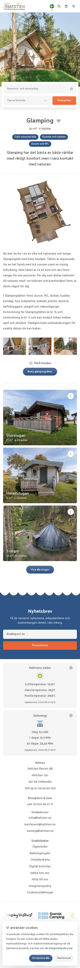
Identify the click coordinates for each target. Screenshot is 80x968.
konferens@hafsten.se (40, 824)
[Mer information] (71, 668)
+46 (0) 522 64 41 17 (40, 804)
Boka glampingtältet (40, 372)
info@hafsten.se (40, 817)
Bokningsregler (40, 853)
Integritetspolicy (40, 886)
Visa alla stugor (40, 570)
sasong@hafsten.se (40, 831)
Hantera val (64, 958)
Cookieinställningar (40, 892)
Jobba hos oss (40, 873)
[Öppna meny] (73, 6)
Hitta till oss (40, 879)
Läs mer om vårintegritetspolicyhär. (51, 948)
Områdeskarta (40, 859)
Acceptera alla (40, 958)
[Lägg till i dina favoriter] (58, 121)
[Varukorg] (66, 6)
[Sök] (59, 6)
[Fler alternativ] (71, 396)
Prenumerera (40, 645)
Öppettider (40, 846)
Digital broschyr (40, 866)
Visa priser (64, 100)
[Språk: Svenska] (52, 6)
